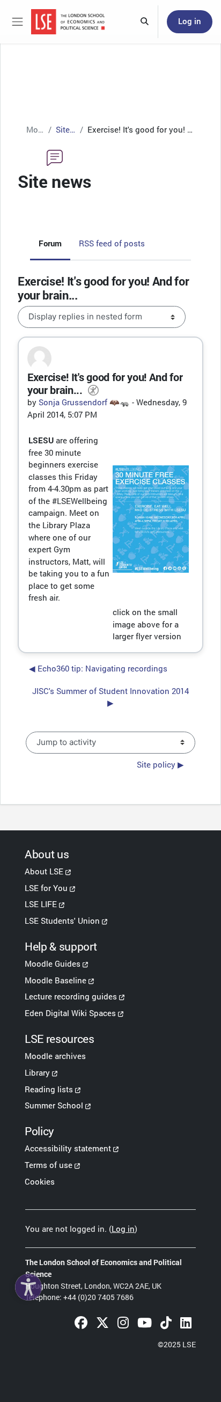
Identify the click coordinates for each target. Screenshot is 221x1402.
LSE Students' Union (62, 920)
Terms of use (48, 1164)
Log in (189, 21)
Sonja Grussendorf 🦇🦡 (84, 402)
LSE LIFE (41, 904)
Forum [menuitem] (50, 243)
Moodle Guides (52, 963)
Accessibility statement (68, 1148)
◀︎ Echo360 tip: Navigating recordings (98, 668)
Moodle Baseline (55, 980)
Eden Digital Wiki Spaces (70, 1012)
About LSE (44, 871)
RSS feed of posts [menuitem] (112, 243)
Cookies (40, 1181)
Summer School (54, 1105)
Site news (66, 129)
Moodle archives (55, 1055)
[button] (145, 22)
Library (37, 1072)
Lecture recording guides (71, 996)
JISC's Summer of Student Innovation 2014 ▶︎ (110, 697)
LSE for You (46, 887)
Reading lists (49, 1089)
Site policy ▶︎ (160, 765)
